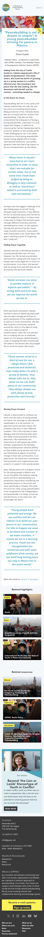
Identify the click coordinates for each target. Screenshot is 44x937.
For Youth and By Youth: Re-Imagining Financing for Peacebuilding (18, 692)
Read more (10, 808)
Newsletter (7, 859)
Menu (38, 8)
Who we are (7, 922)
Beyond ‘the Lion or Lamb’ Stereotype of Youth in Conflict (22, 783)
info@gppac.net (9, 840)
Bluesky (35, 916)
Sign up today (22, 907)
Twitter (24, 579)
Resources (6, 864)
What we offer (28, 925)
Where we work (8, 925)
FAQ (24, 931)
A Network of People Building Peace (17, 7)
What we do (27, 922)
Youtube (29, 916)
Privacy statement (9, 933)
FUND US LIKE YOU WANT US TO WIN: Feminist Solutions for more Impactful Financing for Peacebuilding (22, 736)
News (4, 862)
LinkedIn (23, 916)
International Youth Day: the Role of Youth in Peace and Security (21, 656)
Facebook (33, 579)
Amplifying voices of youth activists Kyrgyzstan (21, 633)
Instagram (18, 916)
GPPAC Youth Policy (14, 717)
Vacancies (6, 931)
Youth (7, 612)
